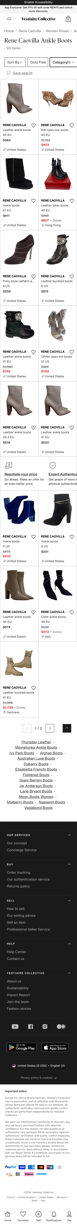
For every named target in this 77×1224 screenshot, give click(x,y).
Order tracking (18, 872)
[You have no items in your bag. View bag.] (68, 19)
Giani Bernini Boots (36, 780)
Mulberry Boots (20, 802)
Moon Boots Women (36, 796)
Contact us (15, 958)
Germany (62, 1197)
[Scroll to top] (67, 728)
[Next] (50, 728)
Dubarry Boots (36, 764)
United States (46, 1197)
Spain (34, 1200)
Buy (10, 864)
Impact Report (18, 994)
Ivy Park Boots (21, 753)
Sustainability (18, 988)
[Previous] (27, 728)
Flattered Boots (36, 775)
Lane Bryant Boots (36, 791)
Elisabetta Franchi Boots (36, 769)
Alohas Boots (51, 753)
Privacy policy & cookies (37, 1078)
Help (11, 944)
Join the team (18, 1001)
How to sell (16, 908)
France (11, 1197)
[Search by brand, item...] (8, 19)
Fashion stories (19, 1008)
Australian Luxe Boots (36, 758)
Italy (43, 1200)
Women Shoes (57, 30)
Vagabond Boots (38, 807)
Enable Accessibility (38, 2)
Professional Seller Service (28, 929)
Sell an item (16, 922)
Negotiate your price (20, 474)
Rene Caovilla (30, 30)
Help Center (16, 951)
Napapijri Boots (52, 802)
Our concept (17, 843)
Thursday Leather (36, 742)
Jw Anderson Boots (36, 786)
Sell (11, 901)
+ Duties (56, 220)
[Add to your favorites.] (33, 125)
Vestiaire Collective (25, 973)
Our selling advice (21, 915)
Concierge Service (22, 849)
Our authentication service (28, 879)
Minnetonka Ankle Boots (36, 747)
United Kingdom (27, 1197)
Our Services (18, 835)
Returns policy (18, 886)
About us (14, 981)
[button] (68, 19)
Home (9, 30)
